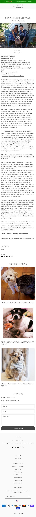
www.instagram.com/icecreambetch (13, 76)
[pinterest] (18, 447)
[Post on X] (4, 256)
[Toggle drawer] (2, 11)
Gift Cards (18, 458)
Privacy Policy (18, 472)
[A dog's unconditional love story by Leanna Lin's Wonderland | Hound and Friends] (18, 283)
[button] (12, 256)
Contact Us (18, 455)
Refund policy (18, 477)
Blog (2, 249)
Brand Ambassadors (18, 463)
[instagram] (15, 447)
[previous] (2, 1)
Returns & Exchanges (18, 466)
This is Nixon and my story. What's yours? (17, 302)
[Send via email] (9, 256)
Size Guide (18, 469)
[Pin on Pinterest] (7, 256)
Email (4, 411)
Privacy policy (18, 480)
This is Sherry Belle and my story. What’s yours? (17, 343)
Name (4, 406)
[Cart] (34, 11)
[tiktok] (20, 447)
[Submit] (29, 496)
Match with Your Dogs (18, 461)
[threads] (23, 447)
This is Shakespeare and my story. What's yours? (17, 385)
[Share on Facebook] (2, 256)
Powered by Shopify (18, 513)
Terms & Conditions (18, 474)
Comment (5, 416)
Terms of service (18, 483)
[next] (34, 1)
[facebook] (12, 447)
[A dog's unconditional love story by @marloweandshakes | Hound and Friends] (18, 364)
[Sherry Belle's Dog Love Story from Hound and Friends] (18, 323)
